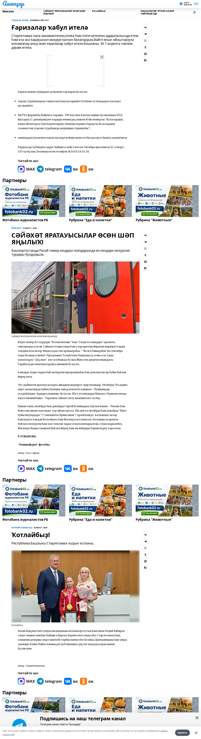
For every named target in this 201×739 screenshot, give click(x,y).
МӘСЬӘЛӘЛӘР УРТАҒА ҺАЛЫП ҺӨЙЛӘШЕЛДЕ (157, 12)
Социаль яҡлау (20, 20)
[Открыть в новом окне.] (26, 169)
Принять (182, 732)
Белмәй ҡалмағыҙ (21, 527)
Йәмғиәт (16, 228)
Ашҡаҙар (13, 3)
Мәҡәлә (8, 11)
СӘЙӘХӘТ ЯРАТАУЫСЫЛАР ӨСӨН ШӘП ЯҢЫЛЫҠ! (64, 12)
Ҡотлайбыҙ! (98, 11)
